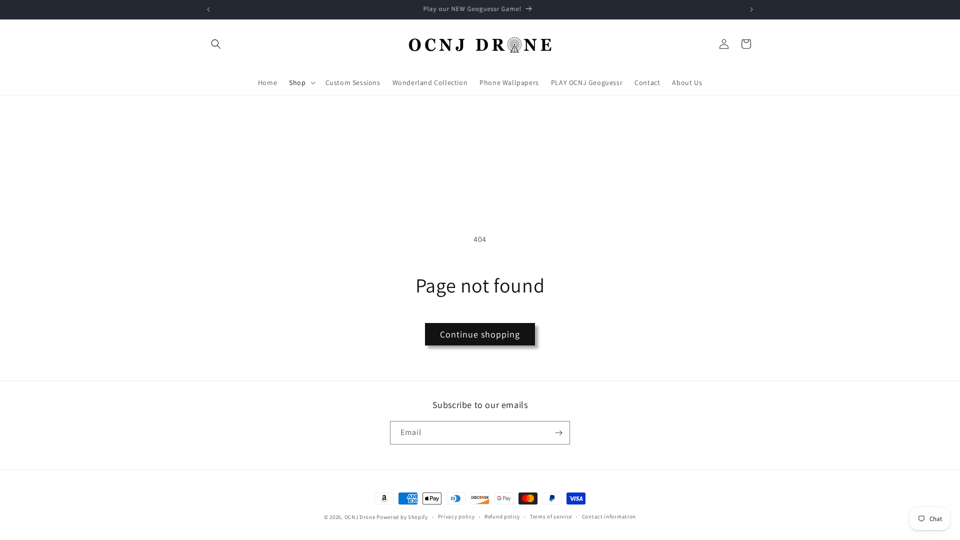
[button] (216, 44)
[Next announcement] (751, 9)
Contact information (609, 516)
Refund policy (502, 516)
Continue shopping (480, 334)
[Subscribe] (559, 432)
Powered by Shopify (402, 517)
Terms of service (551, 516)
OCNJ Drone (360, 517)
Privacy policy (456, 516)
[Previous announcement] (209, 9)
